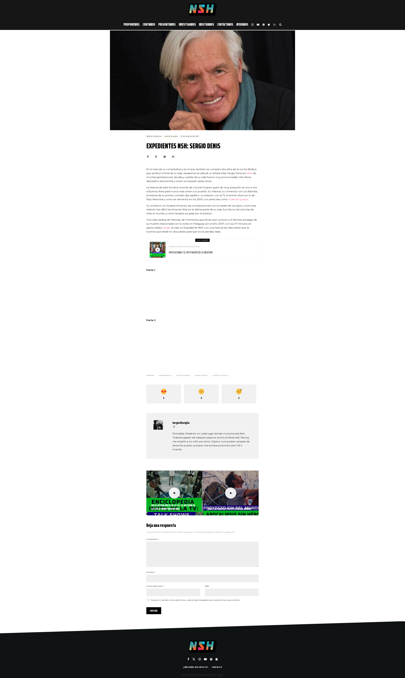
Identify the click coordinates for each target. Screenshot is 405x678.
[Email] (173, 157)
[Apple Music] (268, 24)
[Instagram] (252, 24)
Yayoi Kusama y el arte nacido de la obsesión (190, 252)
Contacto (217, 667)
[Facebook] (188, 659)
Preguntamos (167, 24)
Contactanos (225, 24)
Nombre (150, 572)
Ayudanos (242, 24)
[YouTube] (258, 24)
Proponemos (132, 24)
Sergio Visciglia (154, 136)
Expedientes (166, 375)
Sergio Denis (202, 375)
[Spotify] (263, 24)
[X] (194, 659)
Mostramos (206, 24)
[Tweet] (156, 157)
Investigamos (187, 24)
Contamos (149, 24)
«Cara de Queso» (238, 199)
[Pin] (165, 157)
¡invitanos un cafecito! (195, 667)
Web (207, 586)
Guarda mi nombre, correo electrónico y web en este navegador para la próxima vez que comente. (195, 600)
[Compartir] (148, 157)
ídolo (249, 173)
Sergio (167, 227)
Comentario (152, 539)
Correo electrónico (155, 586)
